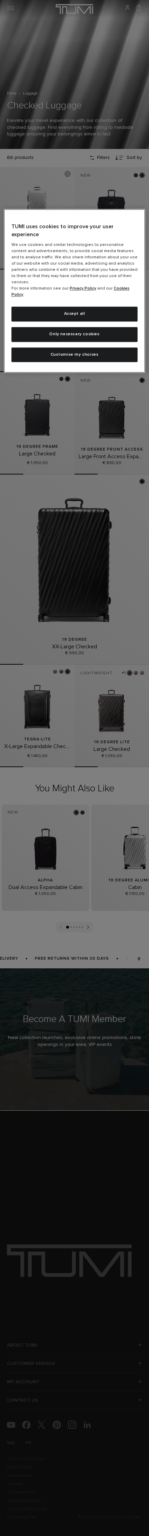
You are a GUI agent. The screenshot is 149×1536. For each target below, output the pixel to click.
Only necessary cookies (74, 334)
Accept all (74, 314)
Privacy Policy (83, 289)
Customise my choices (75, 355)
